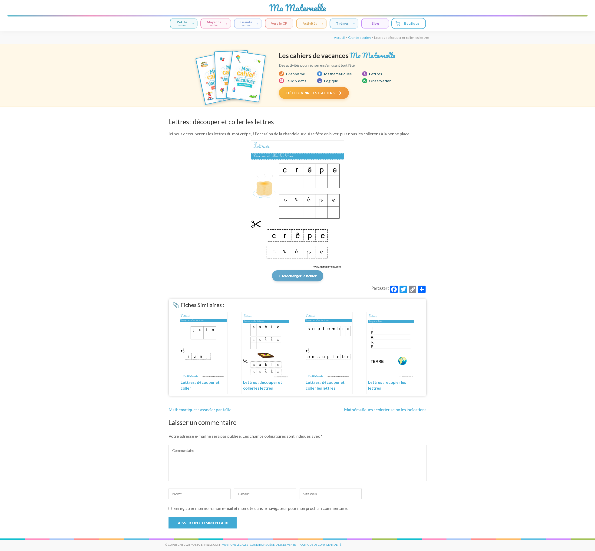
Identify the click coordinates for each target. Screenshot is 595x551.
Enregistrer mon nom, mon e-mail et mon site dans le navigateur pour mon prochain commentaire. (260, 508)
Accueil (339, 37)
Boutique (411, 23)
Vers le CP (279, 23)
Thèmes (342, 23)
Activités (310, 23)
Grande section (359, 37)
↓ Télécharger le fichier (297, 276)
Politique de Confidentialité (320, 544)
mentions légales (235, 544)
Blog (375, 23)
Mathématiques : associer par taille (200, 409)
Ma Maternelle (297, 8)
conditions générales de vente (273, 544)
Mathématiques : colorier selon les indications (385, 409)
